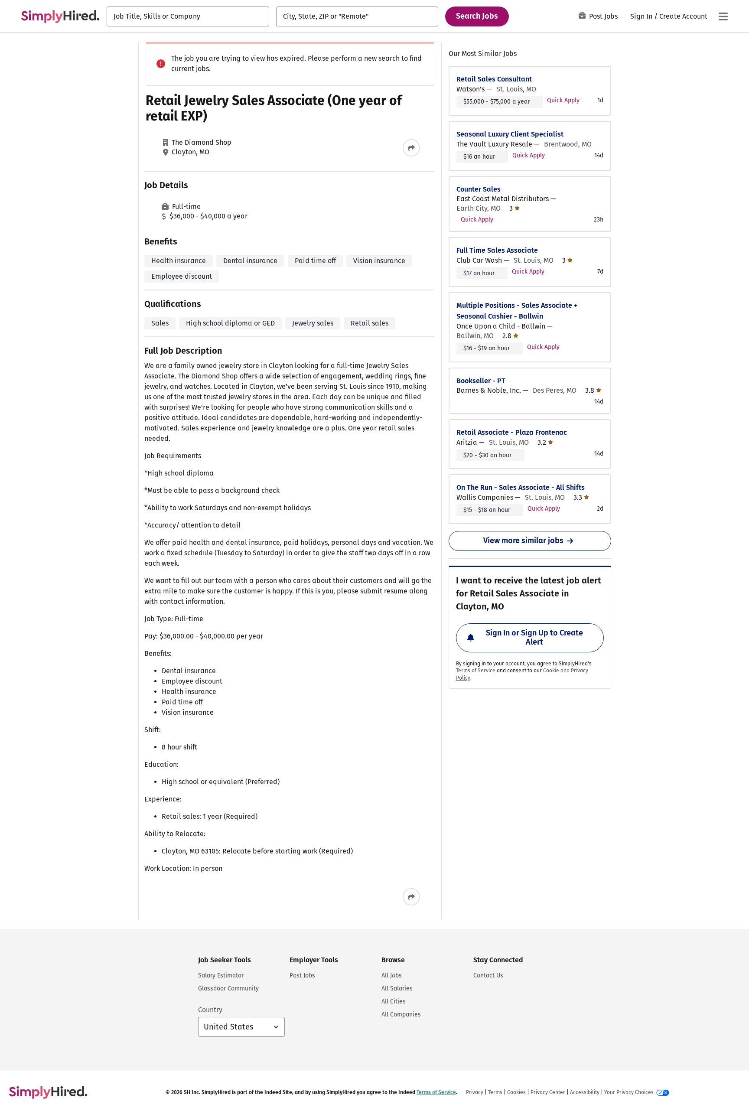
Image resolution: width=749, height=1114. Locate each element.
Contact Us (488, 975)
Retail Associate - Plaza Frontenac (511, 432)
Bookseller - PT (480, 381)
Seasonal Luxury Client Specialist (509, 134)
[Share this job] (411, 147)
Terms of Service (475, 671)
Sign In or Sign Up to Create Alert (534, 637)
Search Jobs (477, 16)
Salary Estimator (221, 975)
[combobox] (188, 16)
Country (210, 1010)
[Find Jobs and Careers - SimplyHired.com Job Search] (60, 16)
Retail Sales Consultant (494, 79)
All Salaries (397, 988)
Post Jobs (603, 16)
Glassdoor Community (228, 988)
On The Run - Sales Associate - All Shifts (520, 487)
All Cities (393, 1001)
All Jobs (391, 975)
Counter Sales (478, 189)
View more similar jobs (523, 540)
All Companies (401, 1014)
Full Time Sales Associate (497, 250)
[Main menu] (723, 16)
